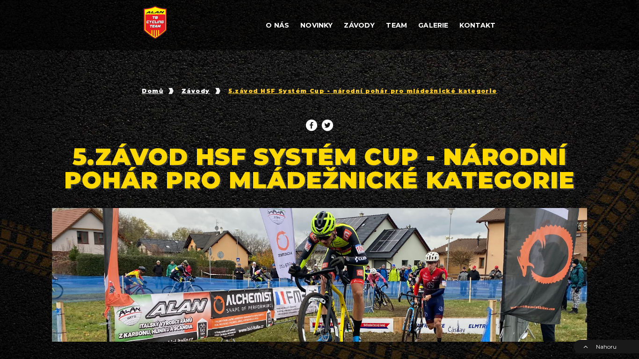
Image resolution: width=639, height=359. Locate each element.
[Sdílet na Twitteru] (327, 125)
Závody (196, 91)
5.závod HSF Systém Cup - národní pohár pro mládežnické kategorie (362, 91)
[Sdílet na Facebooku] (311, 125)
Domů (152, 91)
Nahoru (606, 346)
